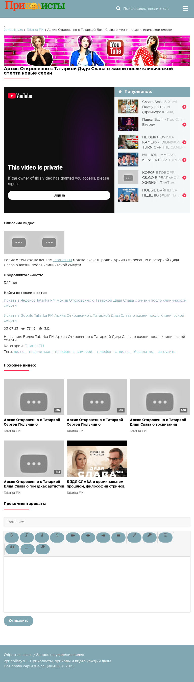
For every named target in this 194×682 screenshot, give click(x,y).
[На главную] (35, 9)
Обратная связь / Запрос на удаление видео (44, 654)
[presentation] (12, 537)
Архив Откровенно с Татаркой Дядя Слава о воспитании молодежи (158, 423)
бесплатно (143, 351)
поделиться (39, 351)
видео (19, 351)
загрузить (166, 351)
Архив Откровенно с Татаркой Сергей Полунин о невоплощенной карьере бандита (32, 423)
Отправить (18, 620)
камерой (84, 351)
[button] (11, 537)
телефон (62, 351)
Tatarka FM (62, 260)
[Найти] (118, 9)
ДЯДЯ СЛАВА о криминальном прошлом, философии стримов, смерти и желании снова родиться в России (96, 484)
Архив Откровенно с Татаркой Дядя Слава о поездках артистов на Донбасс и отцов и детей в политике (34, 484)
